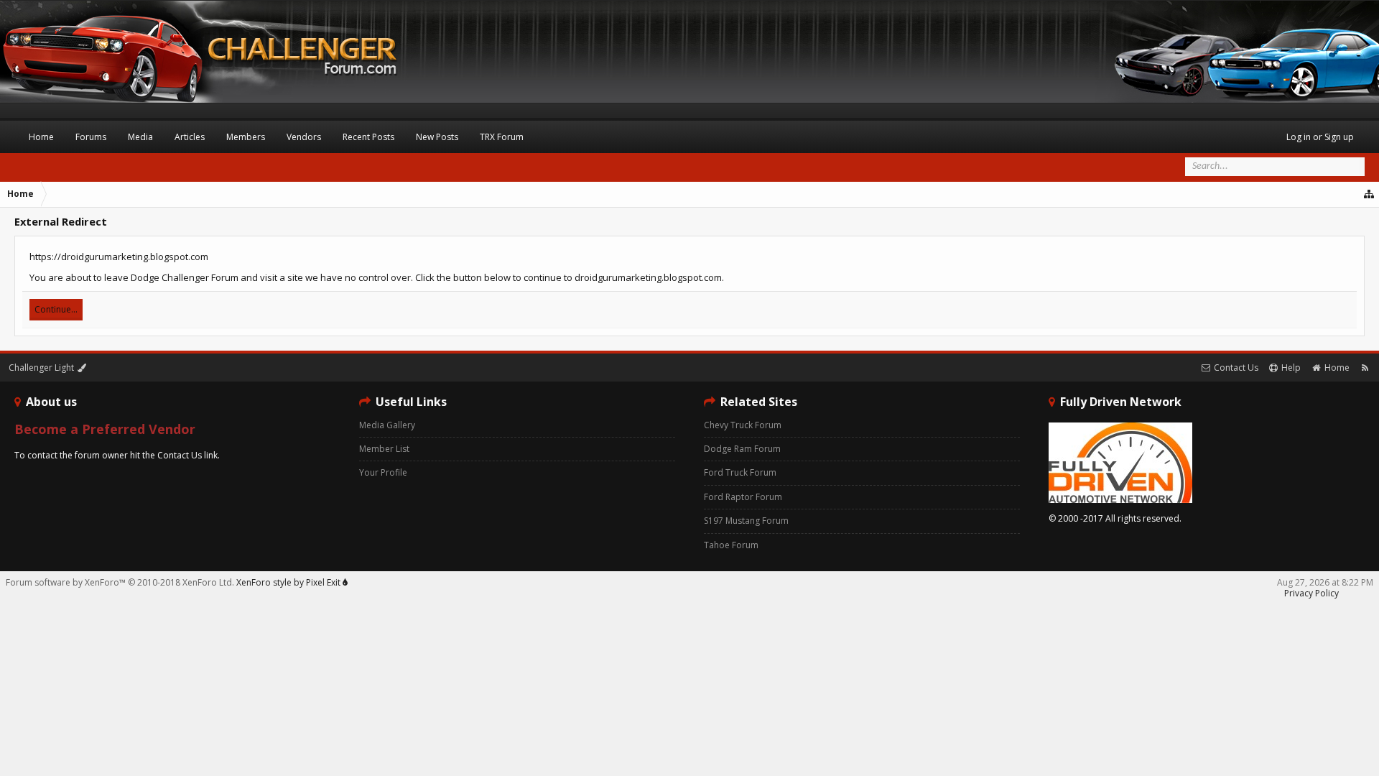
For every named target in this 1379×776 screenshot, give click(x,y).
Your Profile (383, 472)
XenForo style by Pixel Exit (289, 582)
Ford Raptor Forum (743, 497)
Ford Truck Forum (740, 472)
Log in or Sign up (1320, 137)
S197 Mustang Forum (746, 520)
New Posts (437, 137)
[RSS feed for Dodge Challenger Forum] (1365, 368)
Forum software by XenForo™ (120, 582)
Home (41, 137)
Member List (384, 449)
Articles (190, 137)
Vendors (304, 137)
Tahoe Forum (731, 545)
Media (140, 137)
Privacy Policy (1311, 593)
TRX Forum (502, 137)
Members (245, 137)
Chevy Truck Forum (742, 425)
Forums (90, 137)
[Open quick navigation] (1369, 194)
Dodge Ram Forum (742, 449)
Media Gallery (387, 425)
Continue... (56, 309)
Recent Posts (368, 137)
